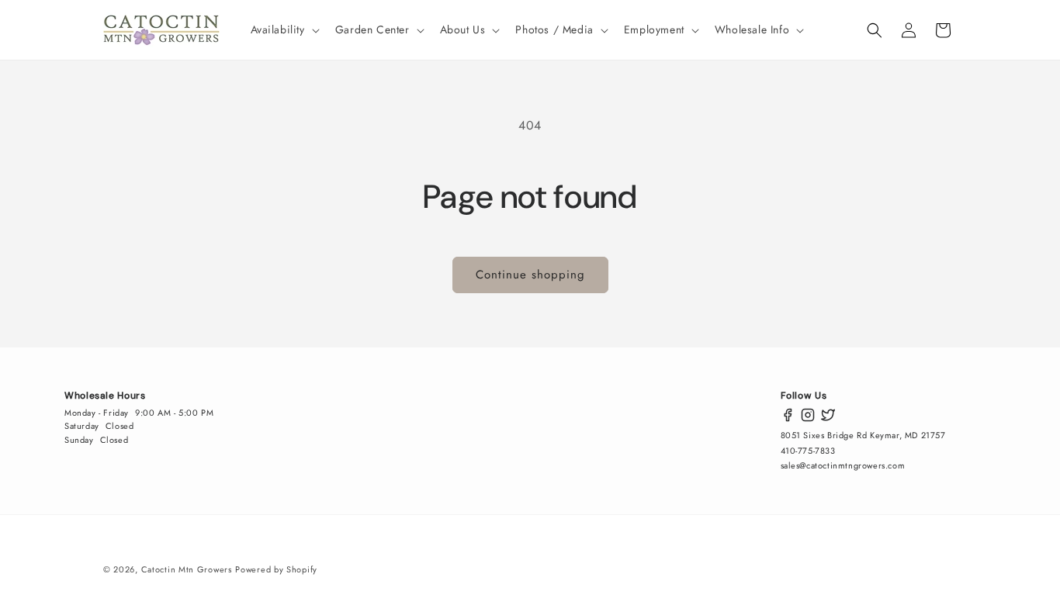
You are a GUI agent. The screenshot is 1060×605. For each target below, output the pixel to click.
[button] (283, 29)
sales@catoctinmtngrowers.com (843, 465)
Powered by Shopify (276, 569)
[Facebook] (788, 415)
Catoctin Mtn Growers (186, 569)
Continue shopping (530, 274)
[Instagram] (808, 415)
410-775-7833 (808, 450)
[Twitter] (828, 415)
